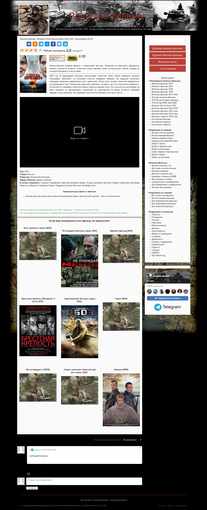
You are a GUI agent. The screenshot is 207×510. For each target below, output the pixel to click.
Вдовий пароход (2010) (121, 231)
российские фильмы (107, 213)
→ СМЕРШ (153, 253)
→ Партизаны (155, 223)
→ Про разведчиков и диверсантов (164, 184)
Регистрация (79, 3)
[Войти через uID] (28, 473)
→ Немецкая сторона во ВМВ (162, 176)
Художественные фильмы (167, 55)
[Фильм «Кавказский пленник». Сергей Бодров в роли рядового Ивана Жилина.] (34, 19)
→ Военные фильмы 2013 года (163, 114)
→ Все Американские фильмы (162, 201)
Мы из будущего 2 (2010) (38, 369)
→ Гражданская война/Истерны (163, 141)
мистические (84, 213)
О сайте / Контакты (135, 3)
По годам (148, 29)
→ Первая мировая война (160, 138)
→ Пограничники (156, 244)
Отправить (32, 488)
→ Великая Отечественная (161, 133)
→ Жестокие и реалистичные (162, 168)
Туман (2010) (121, 299)
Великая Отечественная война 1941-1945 (45, 210)
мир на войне (67, 213)
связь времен (121, 213)
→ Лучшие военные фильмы (161, 97)
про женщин (44, 213)
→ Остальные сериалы (159, 124)
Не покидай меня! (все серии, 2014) (79, 231)
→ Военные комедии (158, 171)
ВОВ (76, 213)
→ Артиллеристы (156, 231)
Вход (90, 3)
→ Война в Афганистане (160, 146)
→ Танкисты (154, 214)
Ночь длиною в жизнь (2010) (37, 228)
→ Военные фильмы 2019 (160, 92)
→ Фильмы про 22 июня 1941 (162, 105)
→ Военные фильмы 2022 (160, 84)
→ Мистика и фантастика (160, 174)
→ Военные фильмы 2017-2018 (163, 94)
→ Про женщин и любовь (160, 179)
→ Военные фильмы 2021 (160, 86)
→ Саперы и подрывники (160, 242)
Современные (55, 213)
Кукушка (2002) (121, 369)
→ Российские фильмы (159, 119)
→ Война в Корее (156, 154)
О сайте (162, 505)
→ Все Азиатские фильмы (161, 206)
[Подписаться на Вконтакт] (167, 286)
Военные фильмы (107, 15)
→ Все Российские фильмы (161, 198)
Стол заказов (167, 68)
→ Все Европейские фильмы (162, 203)
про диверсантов (31, 213)
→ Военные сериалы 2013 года (163, 116)
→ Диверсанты (155, 239)
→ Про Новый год (156, 255)
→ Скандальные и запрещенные (163, 182)
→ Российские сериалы (159, 122)
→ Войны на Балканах (159, 157)
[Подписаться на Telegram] (168, 307)
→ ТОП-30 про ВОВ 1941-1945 (162, 103)
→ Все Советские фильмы (161, 195)
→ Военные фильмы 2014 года (163, 111)
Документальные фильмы (167, 48)
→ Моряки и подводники (160, 234)
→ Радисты (154, 247)
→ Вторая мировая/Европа (161, 135)
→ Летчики (153, 220)
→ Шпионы (153, 228)
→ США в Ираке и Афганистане (163, 152)
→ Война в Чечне (156, 143)
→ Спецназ (153, 250)
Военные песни (167, 62)
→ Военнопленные (157, 225)
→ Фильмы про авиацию (160, 187)
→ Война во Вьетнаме (159, 149)
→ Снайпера (154, 236)
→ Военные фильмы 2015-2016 (163, 108)
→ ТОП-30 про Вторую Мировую (163, 100)
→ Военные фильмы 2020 (160, 89)
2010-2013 (94, 213)
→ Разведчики (155, 217)
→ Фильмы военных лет (159, 165)
